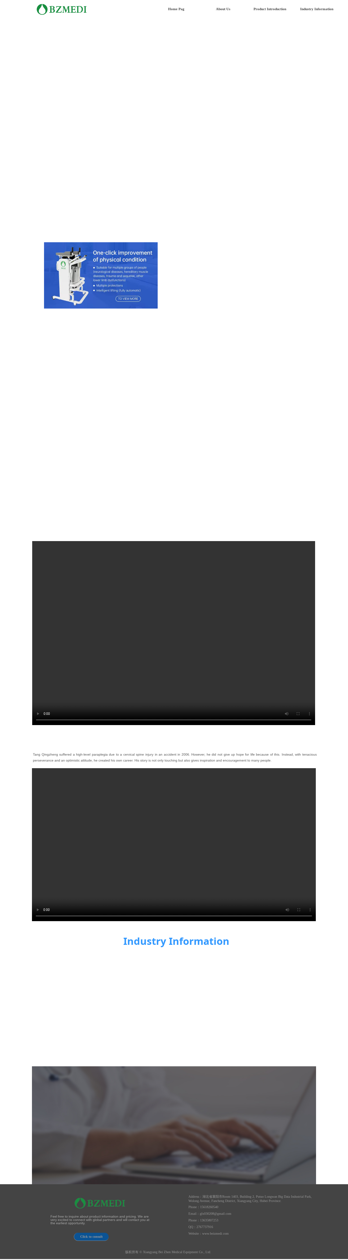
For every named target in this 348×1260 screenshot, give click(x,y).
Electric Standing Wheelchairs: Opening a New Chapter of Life (274, 1028)
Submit (296, 1142)
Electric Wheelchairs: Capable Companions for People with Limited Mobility (125, 973)
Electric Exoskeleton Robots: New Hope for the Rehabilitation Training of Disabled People (130, 1027)
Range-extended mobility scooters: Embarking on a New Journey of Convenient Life (269, 975)
